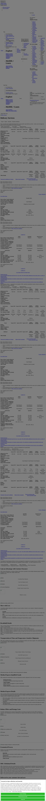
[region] (23, 790)
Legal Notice (19, 791)
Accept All (23, 799)
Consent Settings (23, 793)
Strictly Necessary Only (22, 796)
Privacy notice (14, 791)
